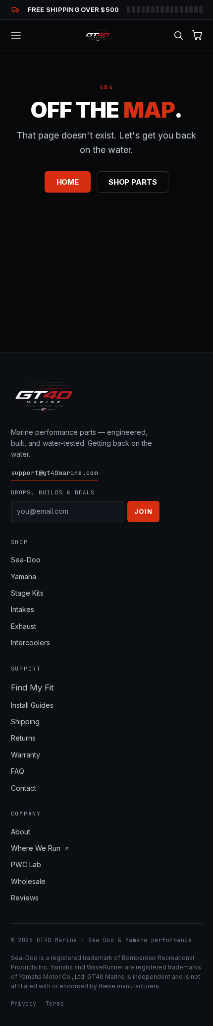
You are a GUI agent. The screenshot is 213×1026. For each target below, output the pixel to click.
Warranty (25, 755)
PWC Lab (26, 864)
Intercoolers (30, 642)
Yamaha (23, 576)
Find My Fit (32, 687)
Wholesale (28, 881)
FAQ (17, 771)
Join (143, 511)
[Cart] (197, 35)
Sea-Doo (26, 559)
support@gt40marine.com (54, 473)
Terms (55, 1003)
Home (67, 182)
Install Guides (32, 705)
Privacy (24, 1003)
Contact (23, 788)
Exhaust (23, 626)
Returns (23, 738)
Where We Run (35, 848)
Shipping (25, 721)
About (20, 831)
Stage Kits (27, 593)
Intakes (22, 609)
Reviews (25, 897)
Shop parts (132, 182)
